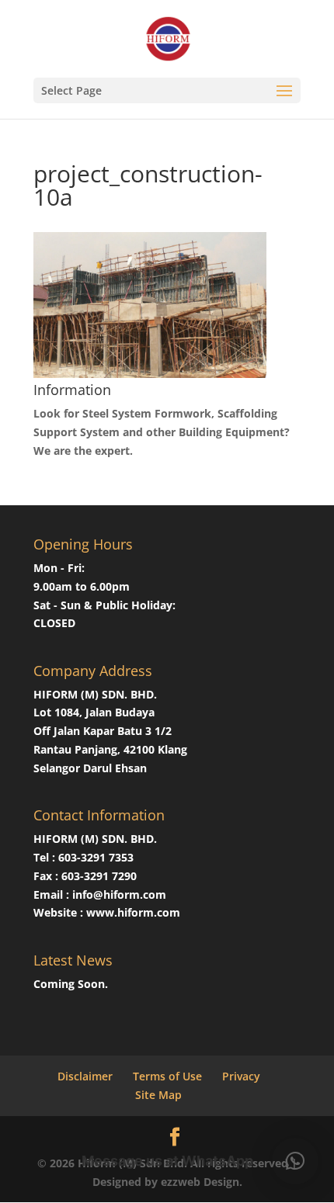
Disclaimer (85, 1076)
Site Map (158, 1094)
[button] (295, 1161)
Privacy (241, 1076)
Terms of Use (167, 1076)
